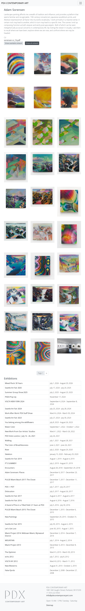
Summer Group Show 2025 (16, 392)
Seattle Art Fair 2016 (13, 500)
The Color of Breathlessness (16, 445)
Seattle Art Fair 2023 (13, 418)
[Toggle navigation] (80, 3)
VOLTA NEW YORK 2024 (14, 401)
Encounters (10, 468)
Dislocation (9, 491)
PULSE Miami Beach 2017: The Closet (20, 479)
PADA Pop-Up (10, 397)
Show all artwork (32, 43)
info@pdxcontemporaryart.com (59, 595)
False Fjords (10, 570)
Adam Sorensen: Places (14, 472)
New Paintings (11, 517)
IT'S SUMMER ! (11, 463)
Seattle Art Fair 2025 (13, 388)
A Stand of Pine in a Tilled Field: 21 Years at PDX (24, 505)
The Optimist (10, 552)
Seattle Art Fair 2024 (13, 408)
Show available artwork (13, 43)
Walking (8, 440)
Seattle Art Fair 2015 (13, 524)
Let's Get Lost (10, 528)
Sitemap (49, 605)
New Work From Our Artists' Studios (20, 431)
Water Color (10, 427)
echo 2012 (9, 556)
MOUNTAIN (9, 540)
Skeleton (8, 454)
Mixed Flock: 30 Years (14, 383)
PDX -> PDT (9, 487)
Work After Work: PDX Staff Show (18, 413)
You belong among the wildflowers (19, 422)
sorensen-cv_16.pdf (12, 40)
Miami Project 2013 (13, 545)
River (7, 449)
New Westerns (11, 566)
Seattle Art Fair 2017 (13, 496)
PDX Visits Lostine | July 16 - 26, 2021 (20, 436)
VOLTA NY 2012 (11, 561)
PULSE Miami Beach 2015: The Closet (20, 509)
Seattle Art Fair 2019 (13, 459)
